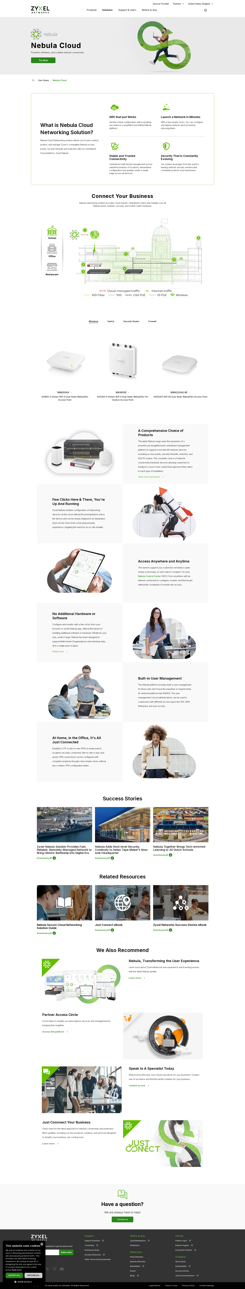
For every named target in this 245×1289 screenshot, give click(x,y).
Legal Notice (154, 1285)
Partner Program (182, 1245)
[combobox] (41, 1244)
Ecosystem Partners (183, 1250)
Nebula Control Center (149, 576)
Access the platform (53, 1031)
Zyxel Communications (185, 1276)
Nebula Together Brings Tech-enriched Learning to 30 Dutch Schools (179, 848)
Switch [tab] (110, 321)
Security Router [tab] (131, 321)
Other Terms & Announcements (98, 1259)
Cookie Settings (206, 1285)
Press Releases (136, 1257)
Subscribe (66, 1252)
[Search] (205, 10)
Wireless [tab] (93, 321)
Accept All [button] (14, 1275)
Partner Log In (181, 1241)
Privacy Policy (188, 1285)
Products (92, 10)
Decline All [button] (33, 1275)
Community (89, 1245)
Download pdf (44, 858)
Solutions (107, 10)
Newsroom (136, 1252)
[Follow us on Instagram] (54, 1270)
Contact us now (137, 1085)
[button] (24, 1281)
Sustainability (180, 1266)
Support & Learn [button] (127, 10)
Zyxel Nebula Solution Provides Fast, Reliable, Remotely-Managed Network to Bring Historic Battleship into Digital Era (64, 850)
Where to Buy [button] (149, 10)
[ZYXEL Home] (40, 9)
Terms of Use (171, 1285)
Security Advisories (93, 1255)
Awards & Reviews (137, 1261)
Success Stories (182, 1271)
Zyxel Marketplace (138, 1241)
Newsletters (135, 1266)
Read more (17, 1270)
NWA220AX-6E (179, 392)
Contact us (122, 1219)
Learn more (135, 978)
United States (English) (199, 3)
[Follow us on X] (47, 1270)
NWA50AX (63, 392)
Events (133, 1271)
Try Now (43, 60)
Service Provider (161, 3)
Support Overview (92, 1241)
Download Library (92, 1250)
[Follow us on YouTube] (62, 1270)
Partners (177, 3)
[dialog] (24, 1263)
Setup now (58, 651)
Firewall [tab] (152, 321)
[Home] (33, 80)
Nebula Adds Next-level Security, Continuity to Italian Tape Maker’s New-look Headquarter (121, 850)
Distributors (135, 1245)
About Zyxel (180, 1261)
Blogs (132, 1276)
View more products (149, 476)
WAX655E (121, 392)
